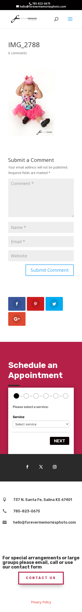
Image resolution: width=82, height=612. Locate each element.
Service (18, 417)
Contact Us (41, 578)
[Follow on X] (41, 467)
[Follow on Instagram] (55, 467)
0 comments (17, 53)
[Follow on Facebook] (27, 467)
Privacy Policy (41, 602)
